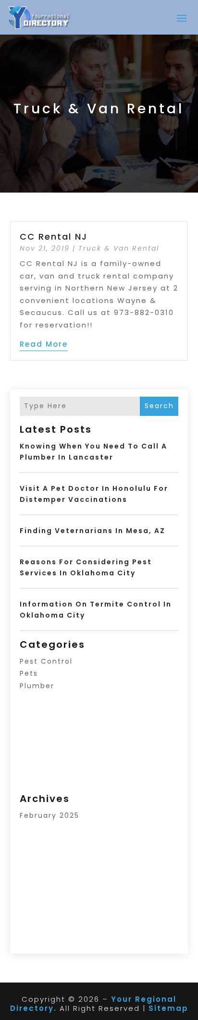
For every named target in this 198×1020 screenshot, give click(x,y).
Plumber (37, 686)
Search (159, 406)
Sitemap (168, 1008)
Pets (29, 673)
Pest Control (46, 661)
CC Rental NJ (53, 237)
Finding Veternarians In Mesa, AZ (92, 530)
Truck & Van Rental (118, 248)
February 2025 (49, 815)
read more (44, 344)
